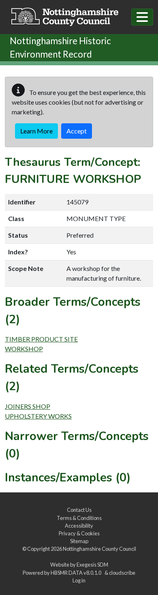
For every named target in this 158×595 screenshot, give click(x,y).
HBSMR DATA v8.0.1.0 (77, 572)
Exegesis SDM (92, 564)
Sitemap (79, 541)
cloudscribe (122, 572)
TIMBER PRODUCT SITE (41, 339)
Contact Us (79, 510)
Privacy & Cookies (79, 533)
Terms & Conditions (79, 518)
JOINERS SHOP (27, 406)
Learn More (36, 131)
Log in (79, 580)
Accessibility (79, 525)
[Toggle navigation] (142, 17)
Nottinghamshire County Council (99, 549)
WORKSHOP (24, 348)
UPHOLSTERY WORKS (38, 416)
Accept (76, 131)
